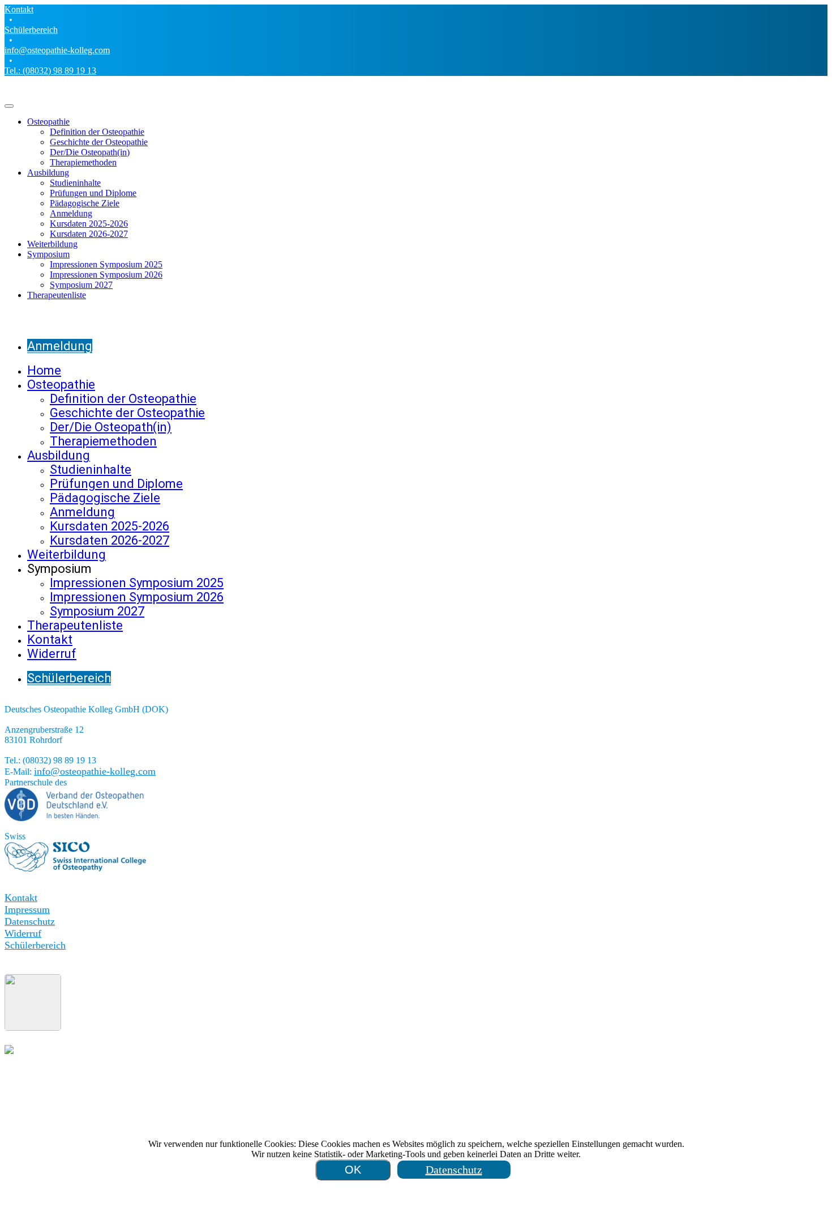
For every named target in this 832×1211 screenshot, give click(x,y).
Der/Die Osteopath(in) (90, 152)
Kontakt (19, 9)
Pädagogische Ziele (84, 203)
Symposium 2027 (81, 285)
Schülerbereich (31, 30)
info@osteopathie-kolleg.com (57, 50)
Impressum (27, 909)
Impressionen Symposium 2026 (106, 274)
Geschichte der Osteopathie (99, 142)
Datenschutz (30, 921)
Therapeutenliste (56, 295)
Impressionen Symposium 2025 (106, 264)
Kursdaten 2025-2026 (89, 223)
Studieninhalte (75, 183)
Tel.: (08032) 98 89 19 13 (50, 70)
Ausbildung (48, 172)
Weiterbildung (52, 244)
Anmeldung (71, 213)
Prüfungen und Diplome (93, 193)
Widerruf (23, 933)
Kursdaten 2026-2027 (89, 234)
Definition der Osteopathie (97, 132)
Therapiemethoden (83, 162)
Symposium (48, 254)
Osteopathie (48, 121)
